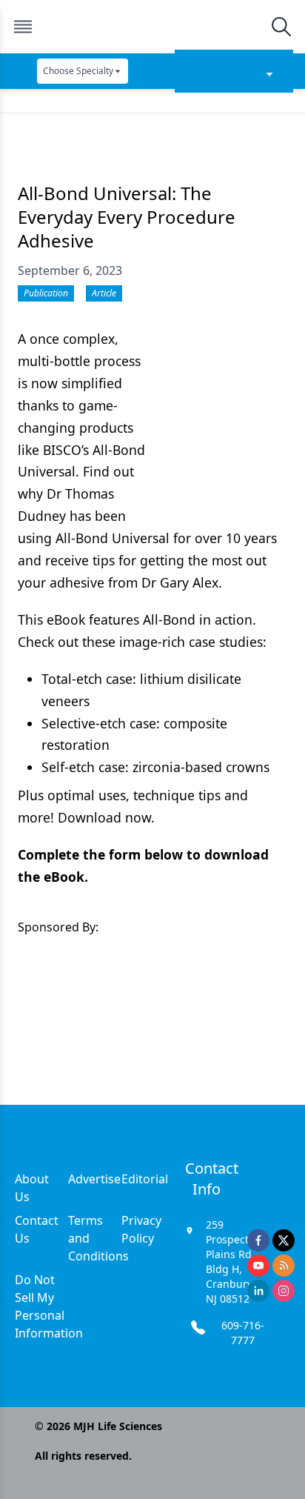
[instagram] (283, 1291)
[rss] (283, 1265)
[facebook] (258, 1240)
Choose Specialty (78, 70)
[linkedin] (258, 1291)
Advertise (94, 1179)
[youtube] (258, 1265)
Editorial (144, 1179)
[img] (152, 26)
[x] (283, 1240)
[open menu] (23, 27)
